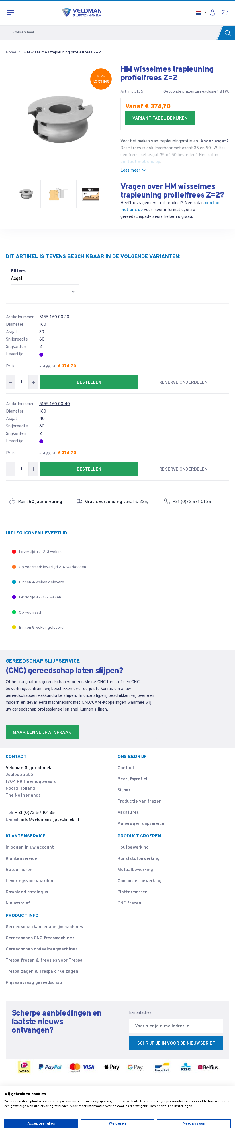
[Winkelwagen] (225, 12)
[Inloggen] (214, 12)
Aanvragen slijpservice (140, 824)
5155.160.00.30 (54, 317)
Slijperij (125, 790)
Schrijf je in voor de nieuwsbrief (176, 1043)
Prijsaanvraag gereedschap (34, 983)
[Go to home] (81, 12)
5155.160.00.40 (54, 404)
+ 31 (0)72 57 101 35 (35, 813)
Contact (126, 768)
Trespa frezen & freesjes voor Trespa (44, 960)
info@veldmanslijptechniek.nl (50, 820)
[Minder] (10, 382)
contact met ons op (140, 162)
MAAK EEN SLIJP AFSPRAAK (42, 732)
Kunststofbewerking (138, 859)
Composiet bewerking (139, 881)
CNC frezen (129, 903)
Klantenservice (21, 859)
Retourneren (19, 870)
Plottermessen (132, 892)
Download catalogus (27, 892)
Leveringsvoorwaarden (29, 881)
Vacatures (128, 812)
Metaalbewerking (135, 870)
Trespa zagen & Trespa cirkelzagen (42, 971)
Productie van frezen (139, 801)
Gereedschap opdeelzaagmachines (41, 949)
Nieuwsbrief (18, 903)
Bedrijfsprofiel (132, 779)
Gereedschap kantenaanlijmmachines (44, 927)
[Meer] (33, 382)
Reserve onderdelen (183, 382)
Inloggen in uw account (30, 847)
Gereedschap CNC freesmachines (40, 938)
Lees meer (130, 170)
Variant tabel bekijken (159, 118)
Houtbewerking (133, 847)
